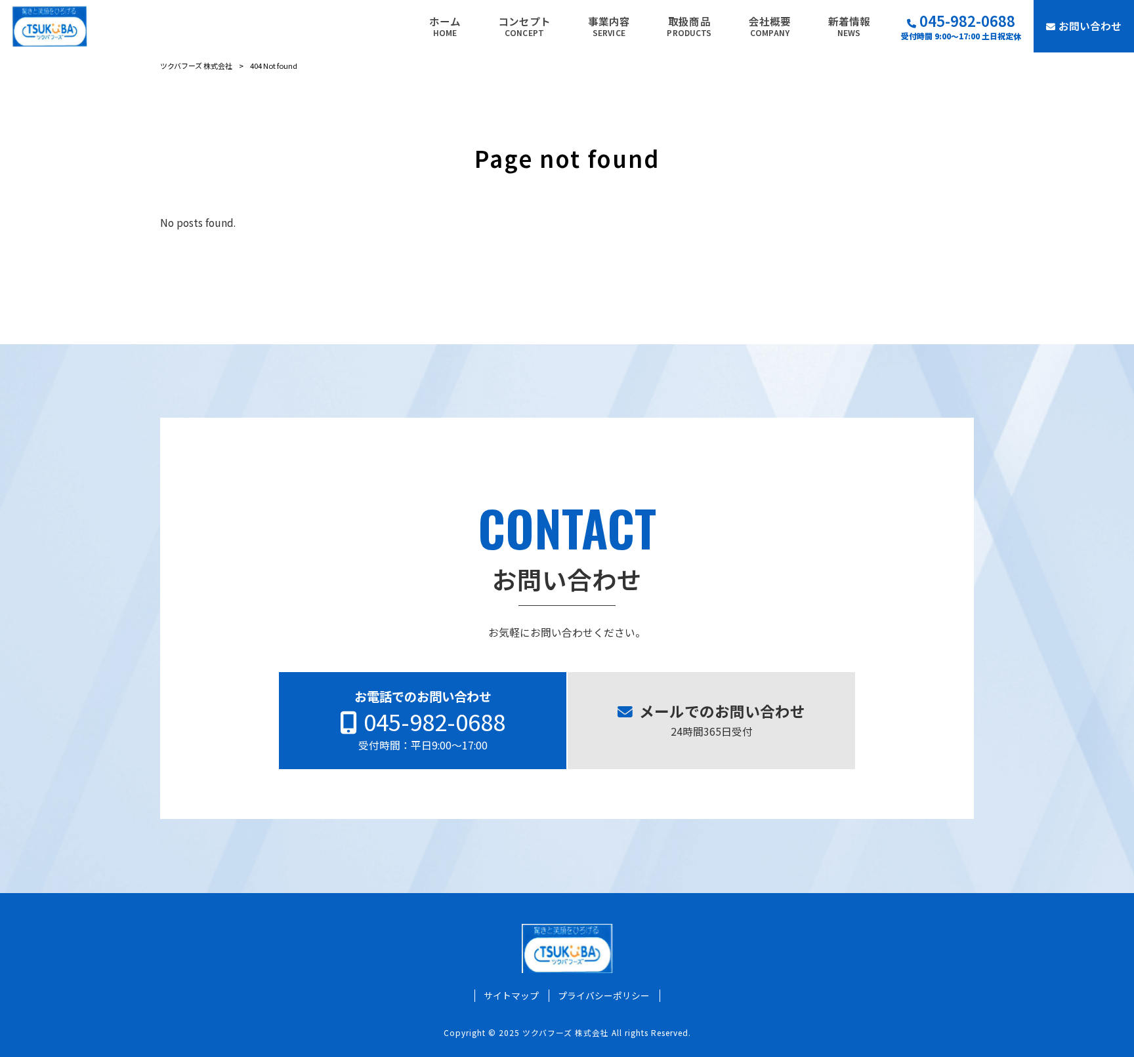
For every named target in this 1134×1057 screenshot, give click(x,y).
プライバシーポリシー (604, 995)
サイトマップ (511, 995)
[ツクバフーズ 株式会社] (49, 26)
